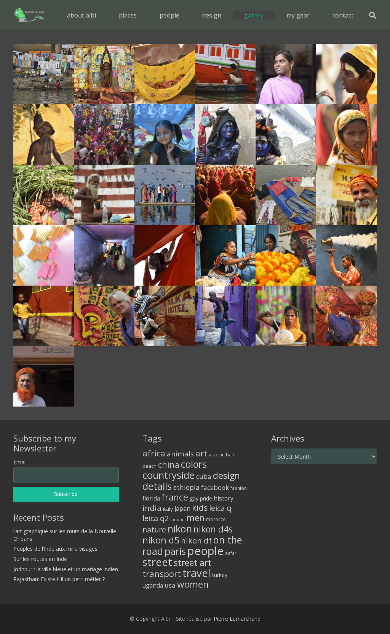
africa (153, 453)
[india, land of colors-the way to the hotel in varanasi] (164, 316)
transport (161, 573)
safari (231, 553)
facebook (215, 487)
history (223, 498)
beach (149, 466)
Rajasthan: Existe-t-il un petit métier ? (59, 579)
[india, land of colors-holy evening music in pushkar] (225, 195)
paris (175, 551)
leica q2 (155, 518)
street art (192, 562)
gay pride (201, 498)
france (174, 497)
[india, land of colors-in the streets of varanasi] (43, 316)
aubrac (216, 454)
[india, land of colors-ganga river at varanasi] (43, 74)
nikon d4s (213, 529)
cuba (203, 476)
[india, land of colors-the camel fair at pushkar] (104, 134)
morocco (216, 519)
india (151, 507)
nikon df (196, 540)
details (157, 486)
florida (151, 498)
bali (230, 454)
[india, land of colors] (286, 74)
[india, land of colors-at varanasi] (225, 74)
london (177, 519)
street (157, 562)
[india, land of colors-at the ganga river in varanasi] (104, 195)
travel (196, 573)
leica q (220, 507)
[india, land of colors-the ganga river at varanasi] (286, 195)
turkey (219, 574)
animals (180, 454)
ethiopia (186, 487)
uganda (152, 585)
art (201, 453)
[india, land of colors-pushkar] (43, 134)
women (193, 584)
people (205, 550)
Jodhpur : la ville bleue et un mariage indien (65, 569)
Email (20, 462)
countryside (168, 475)
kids (200, 507)
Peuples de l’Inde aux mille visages (55, 548)
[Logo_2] (29, 15)
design (226, 475)
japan (182, 508)
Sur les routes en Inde (40, 558)
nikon (180, 528)
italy (168, 508)
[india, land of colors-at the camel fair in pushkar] (286, 316)
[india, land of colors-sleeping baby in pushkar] (164, 74)
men (195, 518)
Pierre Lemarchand (237, 618)
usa (170, 585)
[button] (142, 15)
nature (154, 529)
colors (194, 464)
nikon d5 (160, 540)
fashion (238, 488)
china (168, 464)
